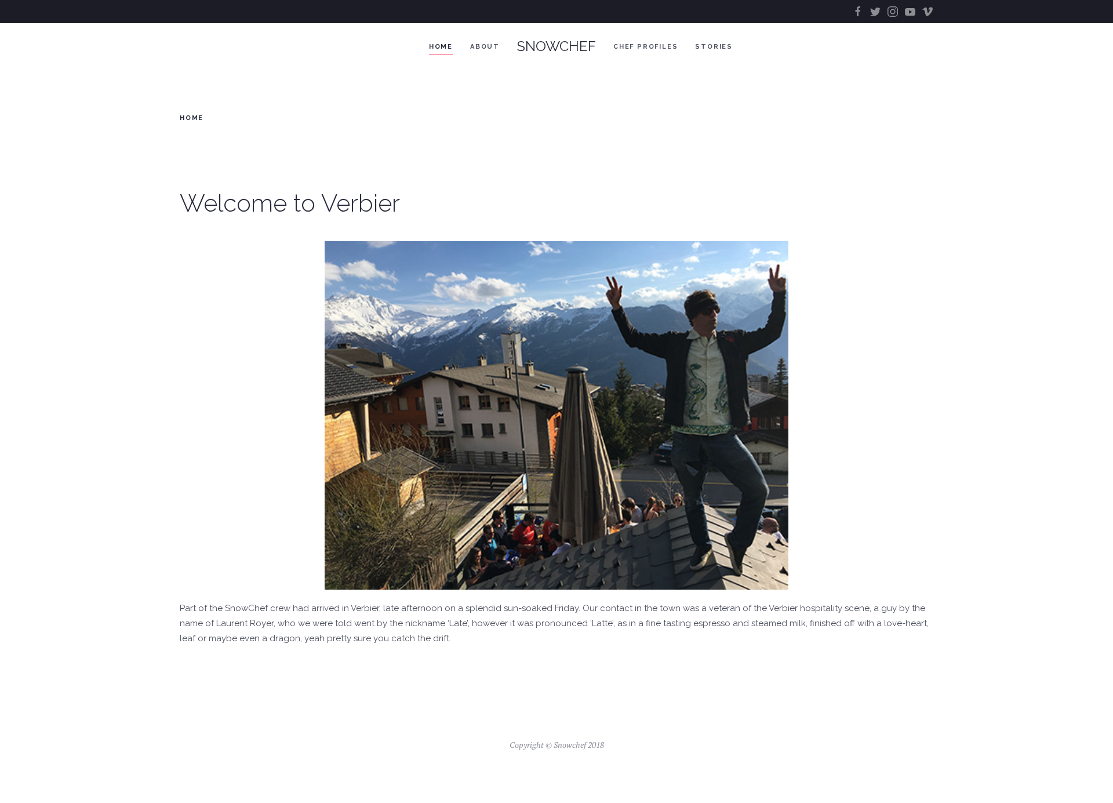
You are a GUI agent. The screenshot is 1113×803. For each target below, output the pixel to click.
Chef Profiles (645, 46)
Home (441, 46)
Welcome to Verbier (290, 203)
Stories (714, 46)
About (485, 46)
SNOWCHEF (556, 46)
